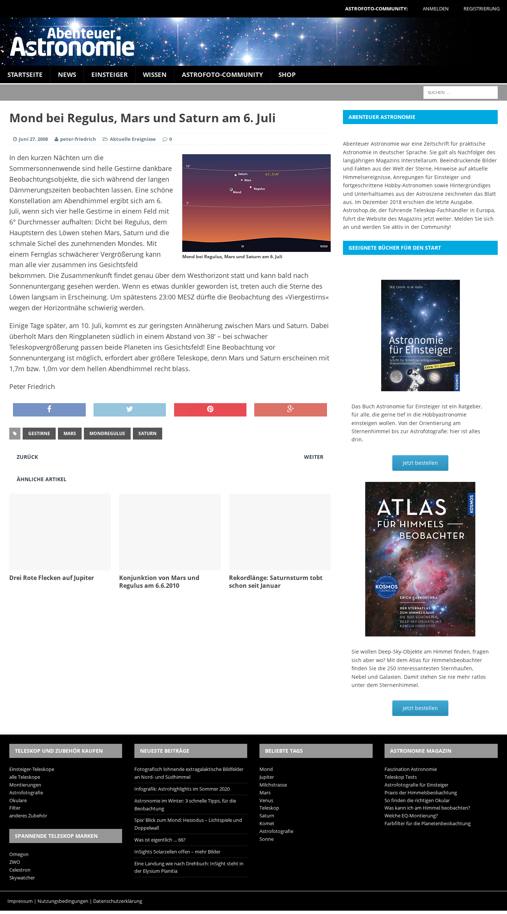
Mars (69, 433)
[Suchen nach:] (460, 91)
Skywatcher (22, 877)
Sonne (266, 839)
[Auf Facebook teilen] (49, 410)
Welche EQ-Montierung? (411, 815)
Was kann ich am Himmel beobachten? (427, 807)
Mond (266, 769)
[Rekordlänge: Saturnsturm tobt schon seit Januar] (280, 566)
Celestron (19, 869)
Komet (266, 823)
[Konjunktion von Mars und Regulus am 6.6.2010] (170, 566)
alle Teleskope (24, 777)
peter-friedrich (78, 139)
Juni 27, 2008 (33, 139)
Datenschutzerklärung (117, 901)
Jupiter (266, 777)
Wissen (155, 74)
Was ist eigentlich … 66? (160, 839)
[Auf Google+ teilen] (290, 410)
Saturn (147, 433)
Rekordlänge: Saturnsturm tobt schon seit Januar (276, 582)
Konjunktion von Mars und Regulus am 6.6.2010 (159, 582)
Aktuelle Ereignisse (133, 139)
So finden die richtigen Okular (417, 800)
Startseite (25, 74)
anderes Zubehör (28, 815)
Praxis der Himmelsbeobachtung (421, 792)
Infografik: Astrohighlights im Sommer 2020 (182, 788)
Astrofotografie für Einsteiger (416, 784)
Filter (14, 807)
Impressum (20, 901)
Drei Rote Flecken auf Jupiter (51, 578)
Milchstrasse (273, 784)
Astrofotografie (26, 792)
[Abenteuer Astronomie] (253, 41)
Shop (287, 74)
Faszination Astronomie (411, 769)
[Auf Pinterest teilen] (210, 410)
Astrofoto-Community (222, 74)
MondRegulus (107, 433)
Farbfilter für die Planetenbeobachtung (428, 823)
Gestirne (39, 433)
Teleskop (269, 807)
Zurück (27, 456)
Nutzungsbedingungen (62, 901)
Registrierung (482, 8)
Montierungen (25, 784)
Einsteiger (109, 74)
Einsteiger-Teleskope (31, 769)
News (67, 74)
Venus (266, 800)
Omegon (19, 854)
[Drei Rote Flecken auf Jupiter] (60, 566)
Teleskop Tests (401, 777)
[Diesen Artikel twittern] (130, 410)
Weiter (313, 456)
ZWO (14, 862)
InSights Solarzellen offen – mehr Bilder (177, 851)
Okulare (18, 800)
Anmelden (436, 8)
